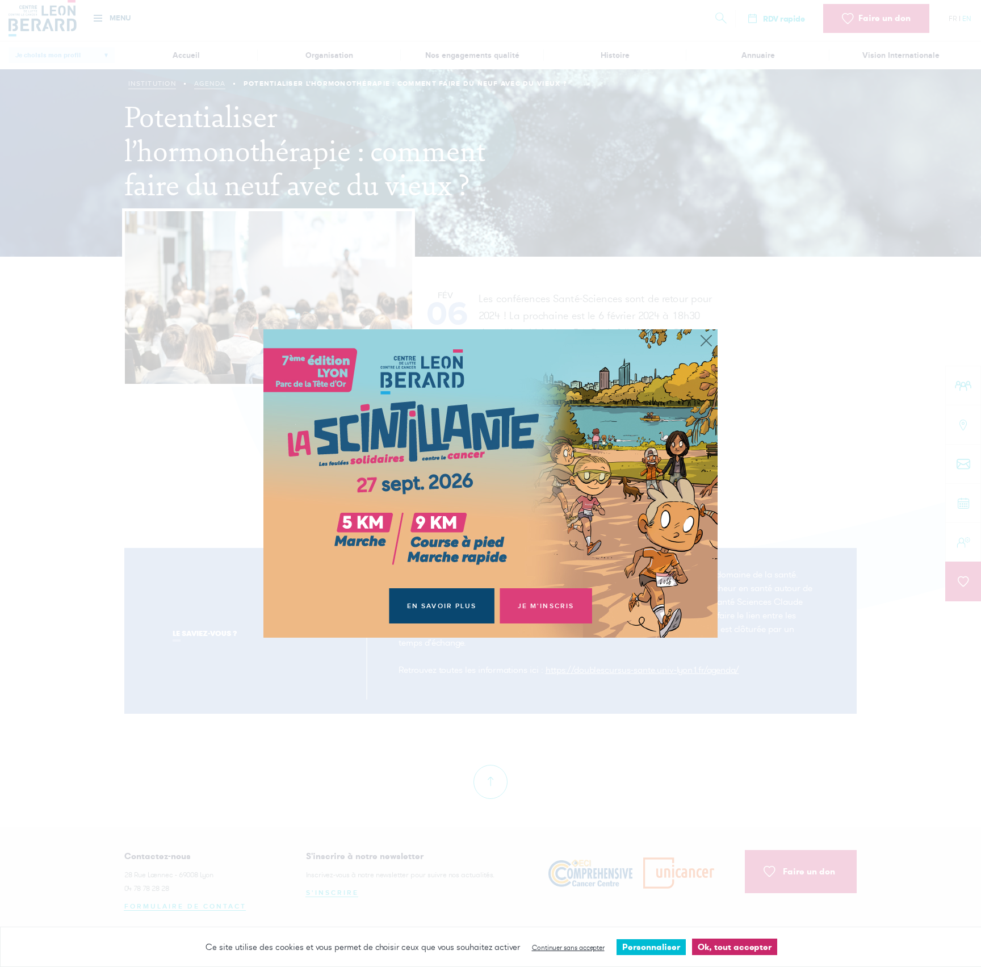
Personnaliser (651, 946)
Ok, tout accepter (735, 946)
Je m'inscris (546, 606)
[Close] (706, 341)
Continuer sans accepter (568, 947)
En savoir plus (442, 606)
